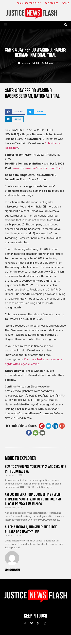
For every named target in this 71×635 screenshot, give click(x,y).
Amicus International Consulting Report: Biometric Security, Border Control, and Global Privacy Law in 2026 (33, 499)
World (66, 3)
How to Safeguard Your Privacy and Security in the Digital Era (35, 469)
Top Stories (51, 3)
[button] (5, 25)
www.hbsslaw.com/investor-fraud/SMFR (38, 168)
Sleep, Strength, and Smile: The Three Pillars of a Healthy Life (31, 529)
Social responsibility (29, 3)
